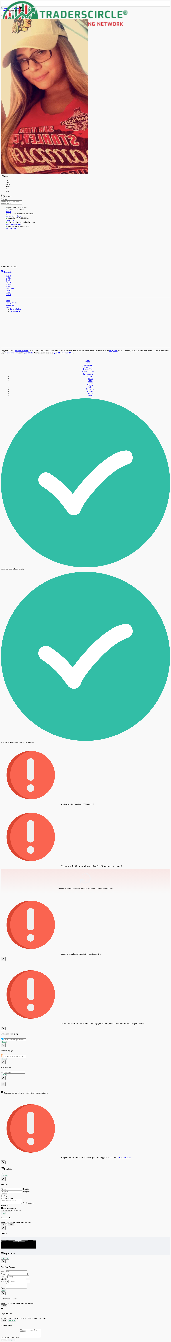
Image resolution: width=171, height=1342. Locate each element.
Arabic (8, 278)
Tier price (26, 1191)
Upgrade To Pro (125, 1158)
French (8, 282)
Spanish (8, 293)
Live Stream (8, 1198)
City (2, 1279)
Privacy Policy (15, 309)
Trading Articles (11, 303)
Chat (5, 1196)
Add (3, 1213)
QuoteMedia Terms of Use (63, 353)
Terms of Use (15, 311)
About (8, 301)
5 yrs (2, 15)
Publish (4, 1176)
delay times (113, 351)
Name (3, 1272)
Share (4, 1042)
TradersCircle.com (21, 351)
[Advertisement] (75, 247)
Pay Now (5, 1258)
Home (88, 361)
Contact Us (10, 305)
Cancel (4, 1225)
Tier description (28, 1203)
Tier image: (5, 1205)
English (8, 276)
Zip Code (4, 1281)
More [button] (8, 307)
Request (11, 1340)
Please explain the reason (10, 1338)
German (9, 284)
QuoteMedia (28, 353)
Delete (11, 1225)
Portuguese (10, 288)
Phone (3, 1274)
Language (8, 272)
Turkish (8, 295)
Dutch (8, 280)
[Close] (3, 959)
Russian (8, 290)
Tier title (26, 1189)
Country (4, 1276)
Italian (8, 286)
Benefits (4, 1194)
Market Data (9, 353)
